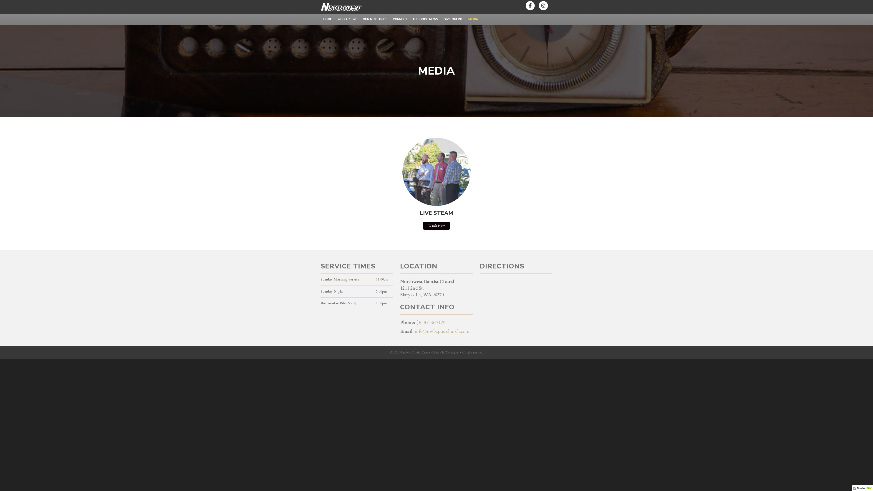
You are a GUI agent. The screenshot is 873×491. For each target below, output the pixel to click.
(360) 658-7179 (430, 322)
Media (473, 19)
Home (327, 19)
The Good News (425, 19)
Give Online (453, 19)
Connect (400, 19)
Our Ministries (375, 19)
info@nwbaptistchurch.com (442, 331)
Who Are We (347, 19)
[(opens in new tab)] (436, 171)
